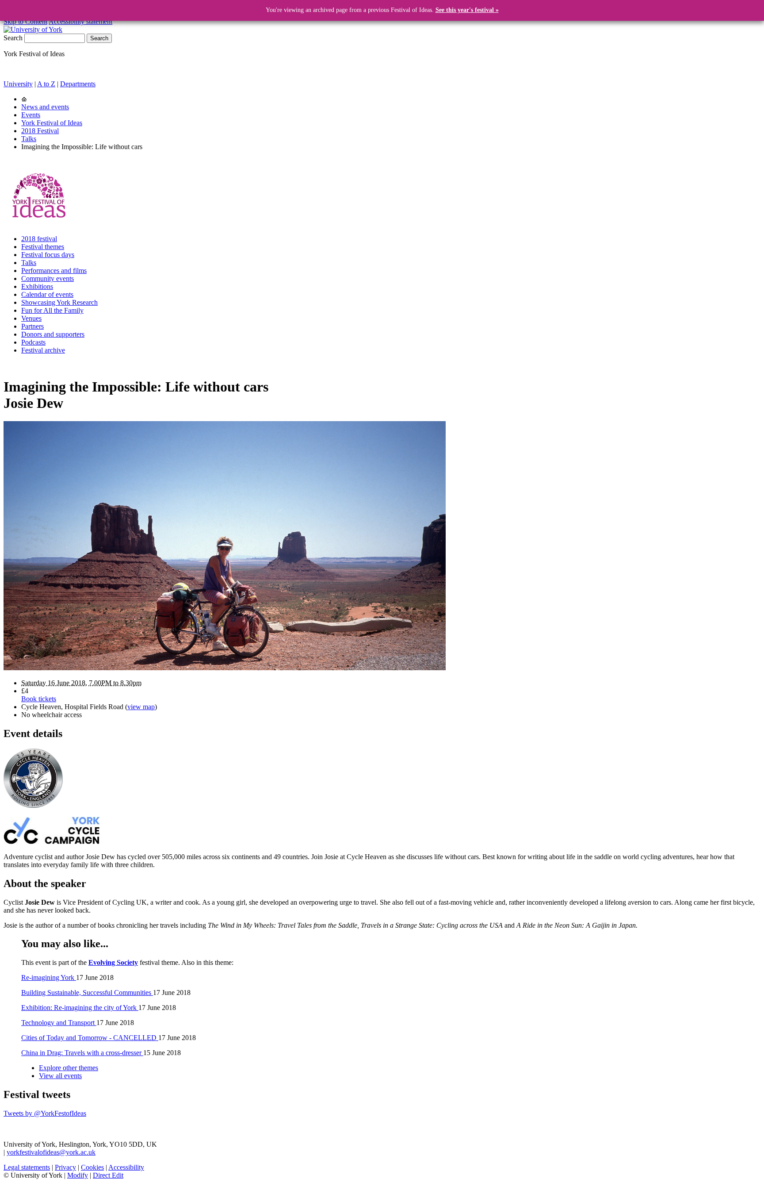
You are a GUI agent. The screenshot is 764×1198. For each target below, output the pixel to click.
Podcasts (33, 342)
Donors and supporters (52, 334)
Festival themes (42, 246)
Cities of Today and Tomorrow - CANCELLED (89, 1037)
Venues (31, 318)
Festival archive (43, 350)
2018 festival (39, 238)
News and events (45, 107)
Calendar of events (47, 294)
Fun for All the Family (52, 310)
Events (30, 115)
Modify (77, 1175)
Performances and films (54, 270)
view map (141, 706)
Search (13, 38)
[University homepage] (24, 99)
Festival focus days (47, 254)
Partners (32, 326)
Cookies (92, 1167)
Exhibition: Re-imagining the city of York (79, 1007)
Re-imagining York (48, 977)
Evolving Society (113, 962)
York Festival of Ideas (51, 123)
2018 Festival (40, 130)
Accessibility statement (80, 21)
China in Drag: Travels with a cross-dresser (82, 1052)
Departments (78, 84)
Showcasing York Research (59, 302)
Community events (47, 278)
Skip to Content (25, 21)
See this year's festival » (467, 10)
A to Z (46, 84)
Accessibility (126, 1167)
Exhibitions (37, 286)
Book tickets (38, 699)
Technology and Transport (58, 1022)
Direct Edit (108, 1175)
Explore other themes (68, 1067)
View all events (60, 1075)
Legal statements (27, 1167)
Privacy (65, 1167)
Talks (28, 138)
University (18, 84)
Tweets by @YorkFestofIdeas (45, 1113)
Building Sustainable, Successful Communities (87, 992)
